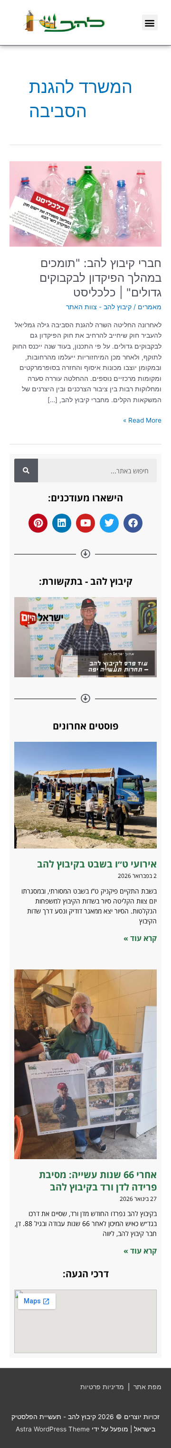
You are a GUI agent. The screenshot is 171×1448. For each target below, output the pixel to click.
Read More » (142, 419)
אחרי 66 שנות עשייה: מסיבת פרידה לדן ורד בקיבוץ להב (98, 1180)
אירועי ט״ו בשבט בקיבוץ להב (96, 864)
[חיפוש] (26, 470)
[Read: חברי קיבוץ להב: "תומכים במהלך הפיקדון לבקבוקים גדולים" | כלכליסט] (86, 203)
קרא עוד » (140, 938)
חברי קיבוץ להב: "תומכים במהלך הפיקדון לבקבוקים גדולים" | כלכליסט (100, 277)
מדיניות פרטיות (102, 1387)
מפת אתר (147, 1387)
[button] (150, 22)
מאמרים (150, 307)
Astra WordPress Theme (53, 1429)
